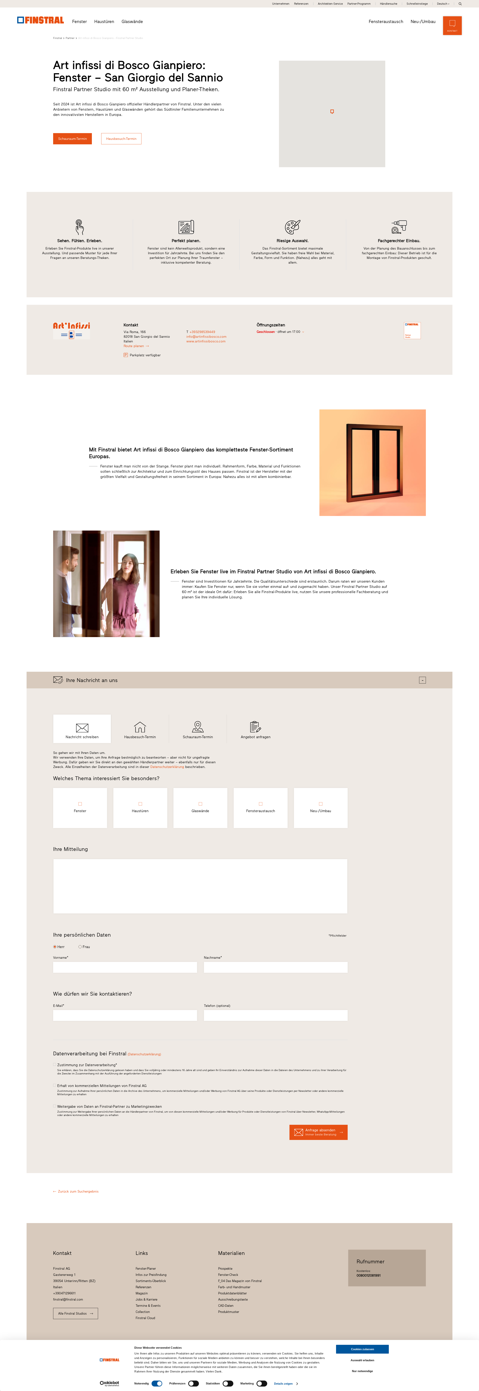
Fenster (79, 21)
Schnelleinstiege (417, 3)
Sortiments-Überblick (151, 1281)
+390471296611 (64, 1293)
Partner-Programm (359, 3)
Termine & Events (148, 1306)
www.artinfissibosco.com (205, 341)
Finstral (57, 38)
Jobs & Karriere (146, 1299)
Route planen (134, 346)
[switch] (193, 1384)
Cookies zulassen (362, 1349)
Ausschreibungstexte (233, 1299)
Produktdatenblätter (232, 1293)
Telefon (217, 1006)
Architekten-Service (330, 3)
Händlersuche (388, 3)
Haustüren (104, 21)
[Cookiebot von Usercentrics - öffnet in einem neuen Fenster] (109, 1384)
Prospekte (225, 1268)
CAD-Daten (226, 1306)
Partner (70, 38)
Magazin (142, 1293)
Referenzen (301, 3)
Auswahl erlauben (362, 1360)
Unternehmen (280, 3)
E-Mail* (58, 1006)
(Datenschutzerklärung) (144, 1054)
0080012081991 (369, 1275)
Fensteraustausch (386, 21)
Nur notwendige (362, 1371)
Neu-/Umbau (423, 21)
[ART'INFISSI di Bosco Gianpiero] (84, 330)
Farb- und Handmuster (234, 1287)
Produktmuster (228, 1312)
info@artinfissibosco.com (206, 337)
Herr (61, 947)
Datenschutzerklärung (167, 767)
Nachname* (213, 958)
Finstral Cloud (145, 1318)
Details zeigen (283, 1383)
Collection (143, 1312)
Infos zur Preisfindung (151, 1275)
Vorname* (60, 958)
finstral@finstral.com (68, 1299)
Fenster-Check (228, 1275)
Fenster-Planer (146, 1268)
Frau (86, 947)
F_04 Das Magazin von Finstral (240, 1281)
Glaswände (132, 21)
